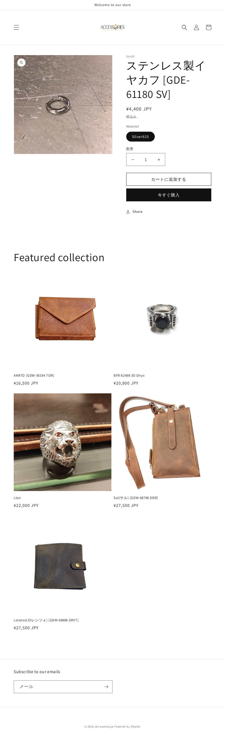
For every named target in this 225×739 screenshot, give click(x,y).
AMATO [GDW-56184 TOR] (34, 375)
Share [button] (138, 211)
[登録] (106, 686)
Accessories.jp (104, 726)
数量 (130, 148)
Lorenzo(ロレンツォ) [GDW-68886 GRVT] (46, 620)
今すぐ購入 (169, 195)
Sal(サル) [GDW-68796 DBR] (136, 498)
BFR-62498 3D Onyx (129, 375)
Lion (17, 498)
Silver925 (140, 136)
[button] (16, 27)
